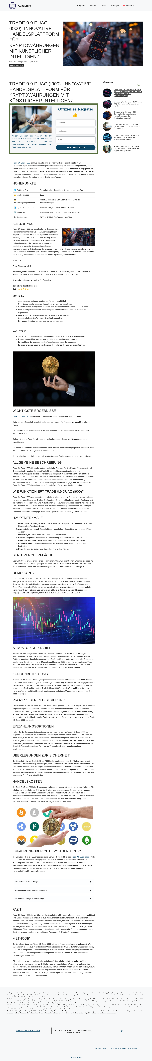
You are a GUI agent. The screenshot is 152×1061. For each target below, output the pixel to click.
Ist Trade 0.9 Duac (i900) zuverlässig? (29, 898)
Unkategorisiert (16, 65)
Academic (24, 5)
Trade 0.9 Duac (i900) (22, 163)
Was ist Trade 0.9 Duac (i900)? (26, 882)
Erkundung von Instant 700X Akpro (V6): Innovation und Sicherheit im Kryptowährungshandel (126, 148)
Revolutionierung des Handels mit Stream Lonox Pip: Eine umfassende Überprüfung (127, 126)
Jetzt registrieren (76, 148)
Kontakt (103, 5)
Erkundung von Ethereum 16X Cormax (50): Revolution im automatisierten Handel (128, 104)
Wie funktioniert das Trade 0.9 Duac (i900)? (31, 890)
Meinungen (115, 5)
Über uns (92, 5)
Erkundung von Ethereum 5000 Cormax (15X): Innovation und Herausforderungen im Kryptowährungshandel (125, 115)
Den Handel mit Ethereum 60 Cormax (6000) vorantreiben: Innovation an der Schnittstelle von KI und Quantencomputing (128, 93)
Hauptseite (81, 5)
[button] (140, 5)
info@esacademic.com (28, 1031)
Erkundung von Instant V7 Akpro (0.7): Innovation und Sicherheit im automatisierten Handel (128, 137)
